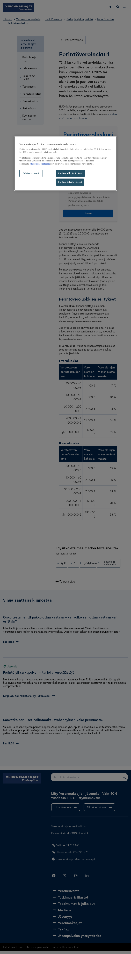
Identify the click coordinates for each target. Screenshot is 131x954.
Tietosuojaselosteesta (40, 164)
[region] (65, 163)
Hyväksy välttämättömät (70, 173)
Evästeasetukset (31, 173)
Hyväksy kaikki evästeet (70, 182)
